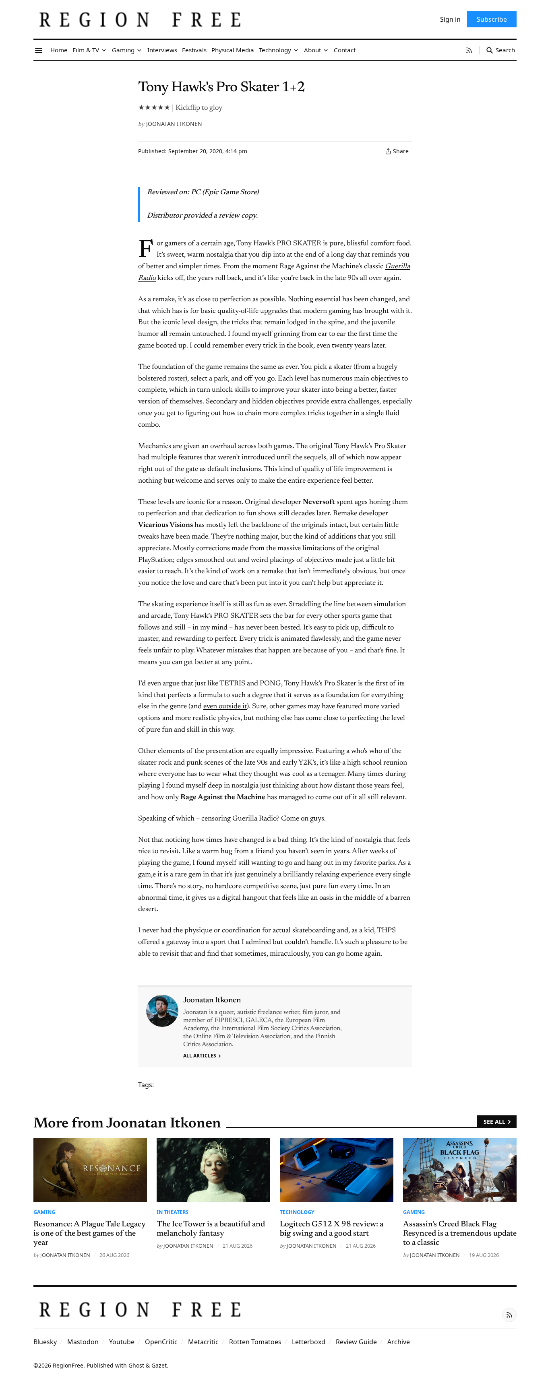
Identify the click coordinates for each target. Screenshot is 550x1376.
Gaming (44, 1212)
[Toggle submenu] (104, 50)
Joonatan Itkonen (174, 124)
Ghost (136, 1365)
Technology (297, 1212)
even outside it (225, 706)
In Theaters (172, 1212)
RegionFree (68, 1365)
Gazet (159, 1365)
